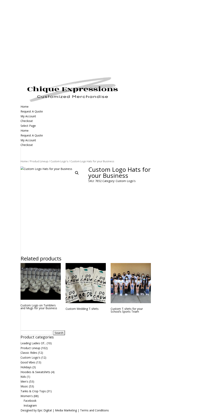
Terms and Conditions (94, 410)
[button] (76, 173)
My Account (28, 140)
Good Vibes (28, 362)
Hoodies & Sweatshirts (35, 372)
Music (24, 386)
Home (25, 130)
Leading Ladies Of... (33, 343)
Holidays (26, 367)
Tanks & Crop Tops (33, 391)
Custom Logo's (59, 161)
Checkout (27, 145)
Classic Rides (29, 353)
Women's (27, 396)
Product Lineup (39, 161)
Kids (23, 377)
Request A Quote (32, 135)
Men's (24, 381)
